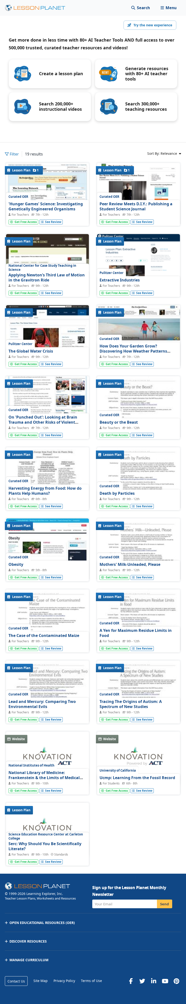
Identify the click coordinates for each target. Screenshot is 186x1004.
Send (164, 903)
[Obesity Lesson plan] (47, 549)
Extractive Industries (120, 280)
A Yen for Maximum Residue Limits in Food (136, 633)
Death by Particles (117, 493)
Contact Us (16, 981)
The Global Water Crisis (30, 351)
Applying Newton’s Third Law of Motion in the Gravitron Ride (46, 277)
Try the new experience (152, 25)
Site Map (40, 980)
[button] (168, 8)
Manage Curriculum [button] (28, 960)
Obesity (15, 564)
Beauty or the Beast (119, 422)
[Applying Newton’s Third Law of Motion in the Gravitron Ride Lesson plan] (47, 265)
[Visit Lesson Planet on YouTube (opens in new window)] (165, 981)
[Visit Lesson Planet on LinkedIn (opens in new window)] (153, 981)
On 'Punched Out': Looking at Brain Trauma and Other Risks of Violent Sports (42, 422)
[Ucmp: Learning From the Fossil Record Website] (138, 759)
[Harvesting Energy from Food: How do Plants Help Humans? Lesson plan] (47, 478)
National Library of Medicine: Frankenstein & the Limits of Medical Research (44, 778)
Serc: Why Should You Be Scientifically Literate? (44, 846)
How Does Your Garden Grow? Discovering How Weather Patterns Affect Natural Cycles (133, 351)
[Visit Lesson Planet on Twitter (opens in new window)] (142, 981)
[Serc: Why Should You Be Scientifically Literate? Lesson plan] (47, 830)
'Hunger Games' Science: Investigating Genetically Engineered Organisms (45, 206)
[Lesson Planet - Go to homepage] (38, 8)
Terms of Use (91, 980)
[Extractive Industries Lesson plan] (138, 275)
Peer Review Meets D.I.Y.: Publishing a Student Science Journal (136, 206)
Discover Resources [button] (28, 941)
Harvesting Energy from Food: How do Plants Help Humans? (45, 491)
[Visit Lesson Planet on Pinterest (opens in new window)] (176, 981)
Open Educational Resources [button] (42, 922)
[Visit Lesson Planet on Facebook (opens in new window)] (131, 981)
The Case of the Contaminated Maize (43, 635)
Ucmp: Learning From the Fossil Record (137, 777)
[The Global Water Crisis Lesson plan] (47, 336)
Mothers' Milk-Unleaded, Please (130, 564)
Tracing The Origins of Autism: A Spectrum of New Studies (131, 704)
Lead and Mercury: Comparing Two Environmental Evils (42, 704)
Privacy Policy (64, 980)
